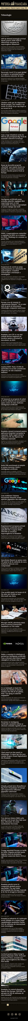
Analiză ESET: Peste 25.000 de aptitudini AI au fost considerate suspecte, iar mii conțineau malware (13, 369)
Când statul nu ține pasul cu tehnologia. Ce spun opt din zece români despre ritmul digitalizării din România (14, 755)
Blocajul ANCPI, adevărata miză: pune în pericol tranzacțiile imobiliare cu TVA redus (13, 624)
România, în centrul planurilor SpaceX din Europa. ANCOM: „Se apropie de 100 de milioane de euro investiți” (13, 992)
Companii (23, 8)
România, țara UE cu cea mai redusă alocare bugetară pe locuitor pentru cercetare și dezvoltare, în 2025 (11, 337)
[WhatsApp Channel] (20, 1014)
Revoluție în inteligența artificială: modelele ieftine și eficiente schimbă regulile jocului (13, 724)
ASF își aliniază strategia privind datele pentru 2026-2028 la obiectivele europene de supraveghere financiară (13, 41)
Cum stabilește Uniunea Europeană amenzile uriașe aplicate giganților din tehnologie (13, 497)
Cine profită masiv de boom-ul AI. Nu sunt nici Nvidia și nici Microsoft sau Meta (13, 594)
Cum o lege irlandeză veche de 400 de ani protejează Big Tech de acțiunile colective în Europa (13, 137)
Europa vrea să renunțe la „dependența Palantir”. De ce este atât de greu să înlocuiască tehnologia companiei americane (13, 305)
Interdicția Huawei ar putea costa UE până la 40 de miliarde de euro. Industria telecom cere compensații (14, 563)
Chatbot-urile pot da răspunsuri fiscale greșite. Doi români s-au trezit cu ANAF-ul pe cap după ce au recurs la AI (13, 105)
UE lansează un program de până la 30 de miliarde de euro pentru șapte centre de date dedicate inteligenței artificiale (13, 402)
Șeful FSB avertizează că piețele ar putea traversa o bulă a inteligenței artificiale (13, 467)
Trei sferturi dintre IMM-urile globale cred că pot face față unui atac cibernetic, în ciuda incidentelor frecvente (13, 821)
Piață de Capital (15, 8)
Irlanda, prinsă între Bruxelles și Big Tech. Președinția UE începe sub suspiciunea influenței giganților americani (13, 789)
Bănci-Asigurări (5, 8)
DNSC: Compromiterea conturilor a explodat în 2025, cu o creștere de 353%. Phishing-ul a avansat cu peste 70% (14, 236)
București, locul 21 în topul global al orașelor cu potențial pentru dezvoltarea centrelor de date (13, 74)
